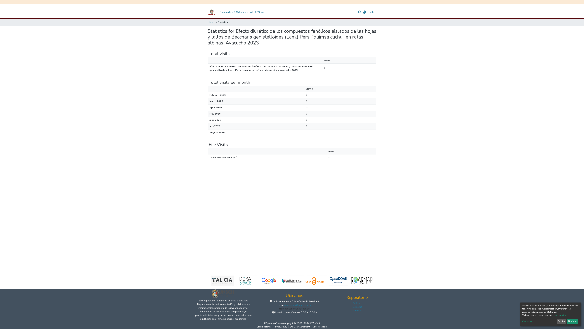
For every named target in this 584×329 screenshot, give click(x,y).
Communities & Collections (234, 12)
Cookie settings (264, 326)
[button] (364, 12)
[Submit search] (360, 12)
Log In (370, 12)
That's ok (572, 321)
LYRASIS (315, 323)
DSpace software (273, 323)
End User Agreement (300, 326)
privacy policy (559, 315)
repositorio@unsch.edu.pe (298, 305)
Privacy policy (280, 326)
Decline (561, 321)
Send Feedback (320, 326)
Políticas (357, 303)
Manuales (357, 310)
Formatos (357, 307)
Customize (527, 321)
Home (211, 22)
